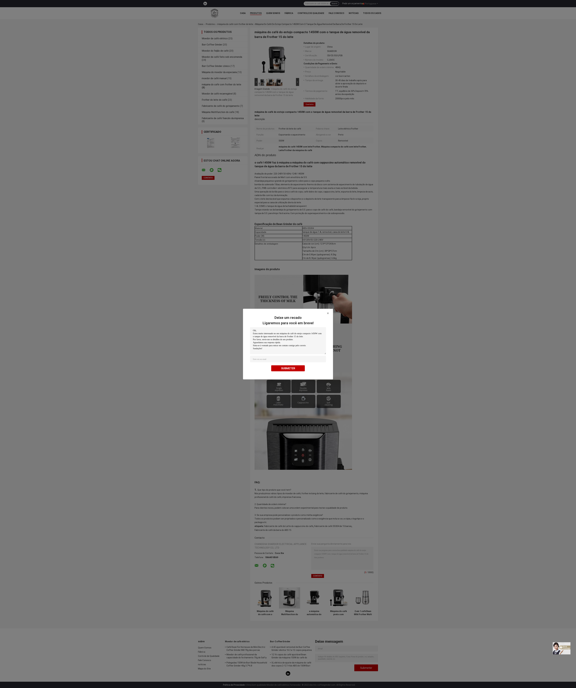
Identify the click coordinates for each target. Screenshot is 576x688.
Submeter (288, 368)
